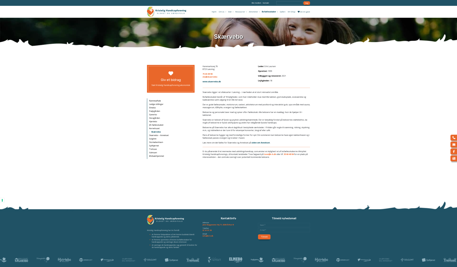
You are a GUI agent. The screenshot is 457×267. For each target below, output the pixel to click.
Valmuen (153, 152)
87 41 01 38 (207, 230)
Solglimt (152, 138)
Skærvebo (156, 132)
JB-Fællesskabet (156, 125)
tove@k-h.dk (270, 154)
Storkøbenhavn (156, 142)
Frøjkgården (154, 111)
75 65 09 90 (208, 74)
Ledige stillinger (156, 104)
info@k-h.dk (208, 236)
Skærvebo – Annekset (159, 135)
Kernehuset (154, 128)
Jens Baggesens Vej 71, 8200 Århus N (218, 225)
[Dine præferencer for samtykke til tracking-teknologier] (2, 200)
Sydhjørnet (154, 145)
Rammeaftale (155, 100)
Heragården (154, 118)
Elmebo (152, 107)
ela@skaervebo (210, 77)
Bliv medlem (256, 3)
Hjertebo (153, 121)
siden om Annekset (261, 142)
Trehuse (153, 149)
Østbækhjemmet (156, 156)
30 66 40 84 (289, 154)
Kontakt (266, 3)
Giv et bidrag (171, 80)
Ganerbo (153, 114)
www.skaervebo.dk (212, 81)
